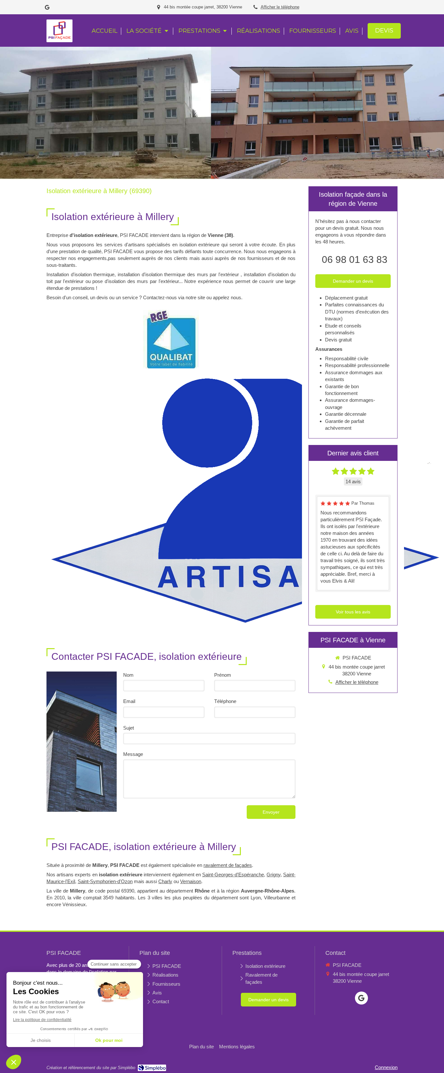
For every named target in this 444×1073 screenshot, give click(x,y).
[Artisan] (245, 500)
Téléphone (225, 701)
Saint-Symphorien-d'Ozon (105, 881)
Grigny (274, 874)
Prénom (222, 675)
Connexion (386, 1067)
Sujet (128, 728)
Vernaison (190, 881)
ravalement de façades (227, 865)
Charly (165, 881)
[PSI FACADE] (59, 39)
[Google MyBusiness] (47, 8)
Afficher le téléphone (280, 7)
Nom (128, 675)
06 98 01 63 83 (354, 259)
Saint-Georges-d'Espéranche (233, 874)
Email (129, 701)
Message (133, 754)
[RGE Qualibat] (171, 339)
